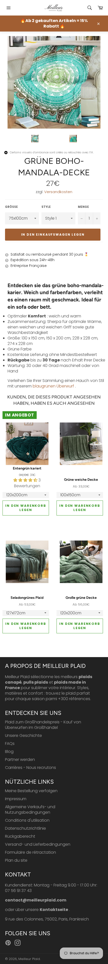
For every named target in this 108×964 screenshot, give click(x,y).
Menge (83, 207)
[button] (25, 480)
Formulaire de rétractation (30, 852)
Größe (11, 207)
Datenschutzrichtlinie (25, 828)
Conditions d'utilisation (27, 820)
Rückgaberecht (20, 836)
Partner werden (20, 759)
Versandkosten (58, 191)
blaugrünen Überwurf (53, 386)
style (46, 207)
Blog (9, 751)
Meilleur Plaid (29, 959)
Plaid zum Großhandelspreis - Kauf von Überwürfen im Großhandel (43, 724)
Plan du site (16, 860)
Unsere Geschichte (23, 735)
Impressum (15, 799)
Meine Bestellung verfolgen (31, 791)
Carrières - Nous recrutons (30, 767)
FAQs (10, 743)
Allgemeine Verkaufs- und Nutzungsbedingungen (30, 809)
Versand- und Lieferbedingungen (37, 844)
